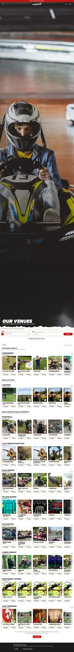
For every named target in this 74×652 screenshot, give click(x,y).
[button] (72, 354)
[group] (9, 366)
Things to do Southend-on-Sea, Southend (16, 328)
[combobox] (47, 334)
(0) (70, 4)
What (33, 331)
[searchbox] (39, 334)
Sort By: (64, 345)
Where (2, 331)
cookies (51, 646)
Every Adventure (4, 328)
